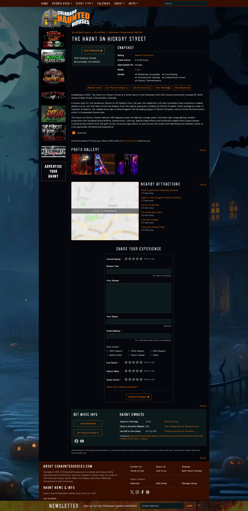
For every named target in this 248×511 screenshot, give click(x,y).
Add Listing (161, 483)
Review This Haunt (144, 55)
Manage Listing (189, 483)
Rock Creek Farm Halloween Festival (159, 190)
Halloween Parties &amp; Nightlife (125, 32)
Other (156, 355)
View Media (161, 87)
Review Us (93, 87)
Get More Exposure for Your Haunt (179, 431)
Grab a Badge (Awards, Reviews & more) (182, 426)
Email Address (114, 331)
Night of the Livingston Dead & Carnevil (161, 197)
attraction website (129, 141)
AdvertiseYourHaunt (53, 171)
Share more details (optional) (121, 387)
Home (44, 3)
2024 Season (137, 351)
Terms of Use (137, 470)
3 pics (138, 69)
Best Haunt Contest (192, 470)
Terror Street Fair (150, 205)
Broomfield (99, 32)
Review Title (113, 266)
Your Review (113, 280)
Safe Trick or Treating (137, 439)
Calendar (103, 3)
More (132, 3)
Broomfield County (81, 32)
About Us (161, 466)
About (118, 3)
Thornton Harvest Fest (153, 227)
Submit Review (137, 396)
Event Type (83, 3)
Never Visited (137, 355)
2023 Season (159, 351)
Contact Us (136, 466)
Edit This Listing (171, 421)
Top (202, 150)
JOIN (189, 505)
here (84, 453)
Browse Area (60, 3)
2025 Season (116, 351)
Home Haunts (165, 436)
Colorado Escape (149, 219)
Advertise (135, 483)
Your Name (112, 316)
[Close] (198, 505)
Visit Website (92, 50)
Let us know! (49, 498)
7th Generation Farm (151, 212)
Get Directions (140, 87)
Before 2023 (116, 355)
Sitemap (186, 466)
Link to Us (161, 470)
